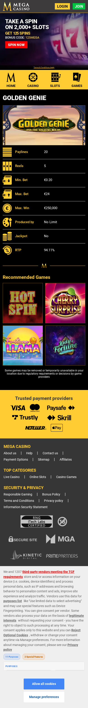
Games (77, 86)
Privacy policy (53, 501)
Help (29, 453)
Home (11, 86)
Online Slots (38, 477)
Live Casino (12, 477)
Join (79, 6)
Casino (33, 86)
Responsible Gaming (18, 494)
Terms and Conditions (19, 501)
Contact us (50, 453)
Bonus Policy (51, 494)
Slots (55, 86)
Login (62, 6)
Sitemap (43, 460)
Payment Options (16, 460)
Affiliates (66, 460)
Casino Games (66, 477)
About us (10, 453)
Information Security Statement (26, 507)
